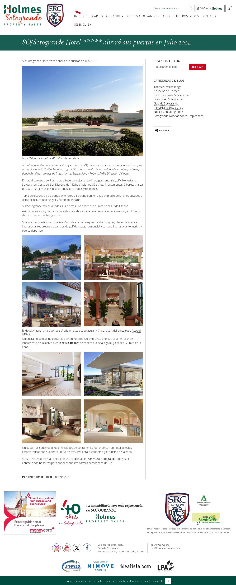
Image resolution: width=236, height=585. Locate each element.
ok (168, 581)
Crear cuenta (77, 60)
